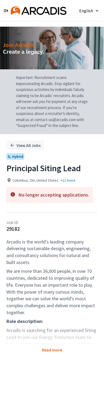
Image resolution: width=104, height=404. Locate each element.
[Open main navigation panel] (6, 10)
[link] (38, 11)
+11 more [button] (68, 180)
